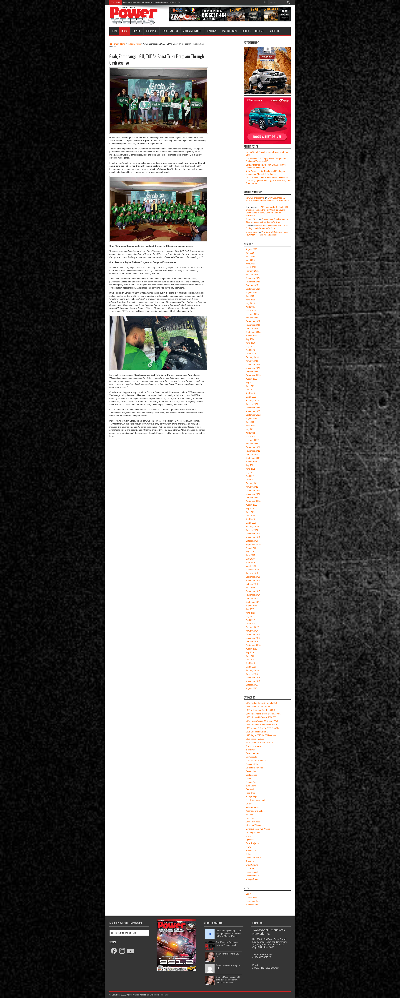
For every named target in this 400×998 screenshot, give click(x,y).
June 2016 (250, 656)
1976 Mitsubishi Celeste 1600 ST (261, 717)
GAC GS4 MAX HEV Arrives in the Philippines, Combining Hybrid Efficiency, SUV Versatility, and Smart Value (169, 2)
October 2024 (252, 328)
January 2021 (252, 487)
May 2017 (250, 616)
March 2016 (251, 667)
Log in (248, 894)
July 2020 (250, 508)
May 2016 (250, 659)
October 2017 (252, 598)
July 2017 (250, 609)
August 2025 (251, 292)
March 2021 (251, 480)
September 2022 (253, 415)
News (124, 31)
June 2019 (250, 555)
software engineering (255, 198)
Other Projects (252, 843)
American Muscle (253, 746)
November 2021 (253, 451)
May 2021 (250, 472)
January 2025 (252, 318)
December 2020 (253, 490)
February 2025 (252, 314)
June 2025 (250, 300)
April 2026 (250, 264)
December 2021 (253, 447)
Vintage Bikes (252, 879)
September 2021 (253, 458)
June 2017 (250, 613)
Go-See (249, 804)
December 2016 (253, 634)
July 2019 (250, 551)
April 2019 (250, 562)
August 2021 (251, 462)
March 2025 (251, 310)
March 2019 (251, 566)
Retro (245, 31)
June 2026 (250, 256)
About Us (275, 31)
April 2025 (250, 307)
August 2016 (251, 649)
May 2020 (250, 515)
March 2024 (251, 354)
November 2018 (253, 580)
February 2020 (252, 526)
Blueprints (250, 750)
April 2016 (250, 663)
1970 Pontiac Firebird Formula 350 (261, 703)
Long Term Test (170, 31)
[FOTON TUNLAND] (230, 21)
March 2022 (251, 436)
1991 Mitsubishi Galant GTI (258, 732)
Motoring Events (192, 31)
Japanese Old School (255, 811)
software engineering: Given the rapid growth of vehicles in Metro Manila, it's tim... (228, 933)
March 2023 (251, 397)
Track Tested (252, 872)
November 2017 (253, 595)
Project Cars (229, 31)
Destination (251, 771)
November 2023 (253, 368)
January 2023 (252, 404)
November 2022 (253, 411)
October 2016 (252, 641)
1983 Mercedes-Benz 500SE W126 (261, 724)
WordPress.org (252, 904)
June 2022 (250, 426)
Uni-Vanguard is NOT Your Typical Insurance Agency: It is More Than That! (267, 201)
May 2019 (250, 559)
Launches (250, 818)
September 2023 (253, 375)
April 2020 (250, 519)
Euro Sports (251, 786)
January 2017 (252, 631)
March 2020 (251, 523)
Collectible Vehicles (254, 768)
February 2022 (252, 440)
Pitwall (249, 847)
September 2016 (253, 645)
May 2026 (250, 260)
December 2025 (253, 278)
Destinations (251, 775)
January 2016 (252, 674)
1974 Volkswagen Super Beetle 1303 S (263, 714)
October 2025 (252, 285)
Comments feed (253, 901)
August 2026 (251, 249)
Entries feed (251, 897)
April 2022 (250, 433)
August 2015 (251, 688)
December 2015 (253, 677)
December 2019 (253, 533)
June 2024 (250, 343)
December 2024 (253, 321)
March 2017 (251, 623)
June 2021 (250, 469)
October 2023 (252, 372)
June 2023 (250, 386)
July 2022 (250, 422)
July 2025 (250, 296)
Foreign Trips (252, 796)
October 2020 (252, 497)
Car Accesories (252, 753)
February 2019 (252, 569)
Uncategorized (252, 876)
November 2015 (253, 681)
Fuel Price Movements (256, 800)
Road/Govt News (253, 858)
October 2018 (252, 584)
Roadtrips (250, 861)
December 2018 (253, 577)
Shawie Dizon (252, 219)
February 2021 (252, 483)
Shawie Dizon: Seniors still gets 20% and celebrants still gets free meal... (228, 980)
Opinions (211, 31)
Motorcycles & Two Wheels (258, 829)
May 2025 (250, 303)
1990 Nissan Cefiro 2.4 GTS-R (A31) (262, 728)
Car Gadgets (251, 757)
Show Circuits (252, 865)
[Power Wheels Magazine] (133, 22)
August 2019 (251, 548)
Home (114, 31)
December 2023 (253, 364)
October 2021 (252, 454)
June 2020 (250, 512)
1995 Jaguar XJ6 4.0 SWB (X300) (261, 735)
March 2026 (251, 267)
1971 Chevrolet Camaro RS (258, 706)
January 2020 (252, 530)
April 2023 (250, 393)
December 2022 (253, 408)
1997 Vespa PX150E (255, 739)
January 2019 (252, 573)
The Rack (259, 31)
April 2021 (250, 476)
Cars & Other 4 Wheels (256, 760)
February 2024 (252, 357)
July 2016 (250, 652)
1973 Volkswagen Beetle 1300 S (260, 710)
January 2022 (252, 444)
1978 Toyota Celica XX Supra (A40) (262, 721)
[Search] (288, 2)
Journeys (151, 31)
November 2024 (253, 325)
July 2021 (250, 465)
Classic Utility (252, 764)
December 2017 (253, 591)
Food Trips (250, 793)
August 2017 (251, 605)
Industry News (134, 44)
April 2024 (250, 350)
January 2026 (252, 274)
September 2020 (253, 501)
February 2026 (252, 271)
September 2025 (253, 289)
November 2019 (253, 537)
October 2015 (252, 685)
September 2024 (253, 332)
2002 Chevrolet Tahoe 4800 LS (259, 742)
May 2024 (250, 346)
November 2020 (253, 494)
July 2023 (250, 382)
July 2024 (250, 339)
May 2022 (250, 429)
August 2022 (251, 418)
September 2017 (253, 602)
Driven (136, 31)
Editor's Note (251, 782)
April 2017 (250, 620)
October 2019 (252, 541)
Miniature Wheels (253, 825)
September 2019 (253, 544)
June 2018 (250, 587)
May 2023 (250, 390)
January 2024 (252, 361)
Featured (250, 789)
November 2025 (253, 282)
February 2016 (252, 670)
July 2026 (250, 253)
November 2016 (253, 638)
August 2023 (251, 379)
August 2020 (251, 505)
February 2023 (252, 400)
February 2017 (252, 627)
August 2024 (251, 336)
